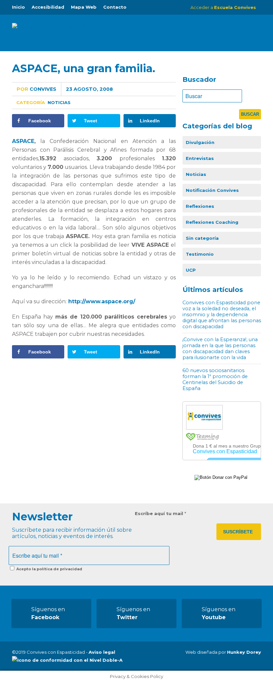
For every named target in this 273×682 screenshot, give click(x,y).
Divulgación (200, 142)
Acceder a (223, 7)
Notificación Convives (212, 190)
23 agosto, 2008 (89, 89)
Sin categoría (202, 238)
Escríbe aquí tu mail (160, 513)
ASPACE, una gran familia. (83, 68)
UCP (191, 270)
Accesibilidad (48, 7)
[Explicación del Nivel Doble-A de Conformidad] (67, 660)
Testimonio (200, 254)
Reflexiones (200, 206)
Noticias (59, 102)
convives (36, 89)
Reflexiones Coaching (212, 222)
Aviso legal (102, 652)
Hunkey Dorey (244, 652)
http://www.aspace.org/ (101, 301)
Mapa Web (84, 7)
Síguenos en (48, 613)
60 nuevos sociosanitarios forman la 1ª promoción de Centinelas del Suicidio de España (215, 379)
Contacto (115, 7)
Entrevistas (200, 158)
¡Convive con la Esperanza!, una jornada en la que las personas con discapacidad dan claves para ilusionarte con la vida (220, 348)
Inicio (18, 7)
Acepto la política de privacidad (48, 569)
